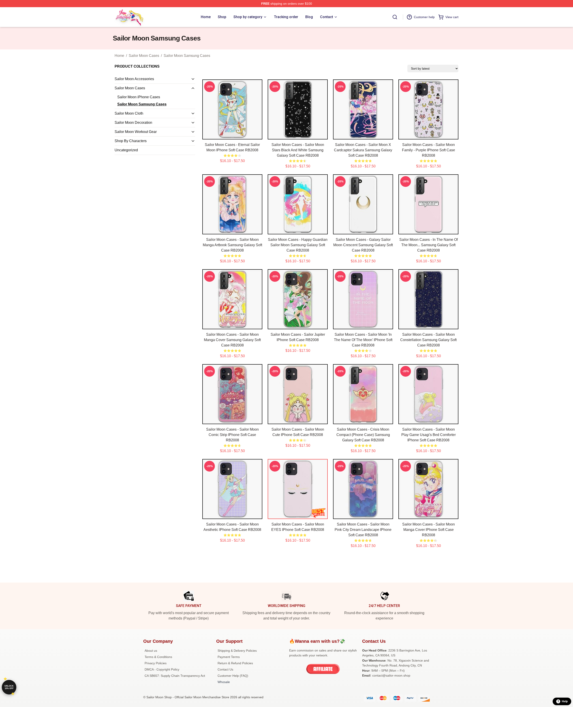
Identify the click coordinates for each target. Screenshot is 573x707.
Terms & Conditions (158, 657)
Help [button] (565, 701)
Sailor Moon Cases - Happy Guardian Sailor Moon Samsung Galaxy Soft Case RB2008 (297, 245)
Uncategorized (126, 150)
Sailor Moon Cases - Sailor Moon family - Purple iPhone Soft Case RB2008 (428, 150)
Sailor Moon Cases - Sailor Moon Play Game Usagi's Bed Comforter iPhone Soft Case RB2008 (428, 434)
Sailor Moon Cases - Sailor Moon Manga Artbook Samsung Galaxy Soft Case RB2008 (232, 245)
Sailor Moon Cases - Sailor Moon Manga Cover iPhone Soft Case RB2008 (428, 529)
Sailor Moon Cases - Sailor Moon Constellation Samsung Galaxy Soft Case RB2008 (428, 340)
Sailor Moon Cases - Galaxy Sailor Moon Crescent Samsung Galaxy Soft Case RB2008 (363, 245)
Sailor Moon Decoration (133, 122)
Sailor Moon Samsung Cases (187, 56)
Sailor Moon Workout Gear (136, 132)
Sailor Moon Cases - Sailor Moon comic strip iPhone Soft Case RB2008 (232, 434)
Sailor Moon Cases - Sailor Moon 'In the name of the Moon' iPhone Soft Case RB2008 (363, 340)
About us (151, 650)
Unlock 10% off (9, 687)
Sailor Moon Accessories (134, 79)
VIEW (232, 135)
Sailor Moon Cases (144, 56)
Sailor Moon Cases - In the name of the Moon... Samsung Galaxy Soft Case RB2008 (428, 245)
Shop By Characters (131, 141)
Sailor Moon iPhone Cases (138, 97)
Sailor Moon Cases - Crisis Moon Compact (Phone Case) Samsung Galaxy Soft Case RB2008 (363, 434)
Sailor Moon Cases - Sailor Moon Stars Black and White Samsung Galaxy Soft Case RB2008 (298, 150)
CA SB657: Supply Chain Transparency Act (175, 675)
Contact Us (225, 669)
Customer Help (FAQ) (233, 675)
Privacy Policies (156, 663)
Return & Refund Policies (235, 663)
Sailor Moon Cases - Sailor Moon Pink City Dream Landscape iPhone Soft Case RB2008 (363, 529)
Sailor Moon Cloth (129, 113)
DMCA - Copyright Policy (162, 669)
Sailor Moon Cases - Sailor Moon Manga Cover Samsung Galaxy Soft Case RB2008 (232, 340)
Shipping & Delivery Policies (237, 650)
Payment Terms (229, 657)
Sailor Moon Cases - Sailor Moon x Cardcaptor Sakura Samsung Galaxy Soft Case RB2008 (363, 150)
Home (119, 56)
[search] (394, 17)
